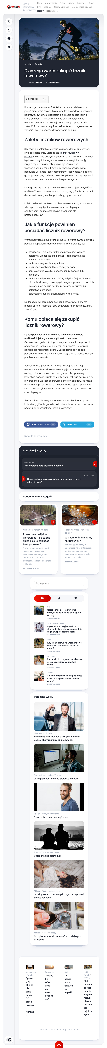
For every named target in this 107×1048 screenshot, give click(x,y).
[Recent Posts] (42, 598)
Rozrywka (81, 3)
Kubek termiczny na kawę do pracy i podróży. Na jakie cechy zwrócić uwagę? (65, 678)
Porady (38, 64)
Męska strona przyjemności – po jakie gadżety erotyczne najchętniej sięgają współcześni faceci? (64, 629)
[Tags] (75, 598)
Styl (39, 7)
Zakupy (47, 7)
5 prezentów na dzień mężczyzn (51, 817)
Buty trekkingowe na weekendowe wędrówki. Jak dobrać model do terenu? (64, 645)
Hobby (40, 10)
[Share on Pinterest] (8, 38)
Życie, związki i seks (82, 7)
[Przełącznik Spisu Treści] (42, 99)
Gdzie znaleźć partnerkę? (47, 855)
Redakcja (50, 10)
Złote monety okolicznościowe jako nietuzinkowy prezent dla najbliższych (88, 998)
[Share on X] (8, 21)
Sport (91, 3)
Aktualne (27, 529)
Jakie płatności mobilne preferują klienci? (56, 778)
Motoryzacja (51, 3)
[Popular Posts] (59, 598)
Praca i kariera (67, 3)
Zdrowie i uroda (61, 7)
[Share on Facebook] (8, 30)
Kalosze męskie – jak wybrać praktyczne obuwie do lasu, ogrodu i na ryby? (65, 612)
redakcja (35, 82)
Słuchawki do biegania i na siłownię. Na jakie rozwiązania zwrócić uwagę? (65, 662)
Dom (39, 3)
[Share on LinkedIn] (8, 47)
